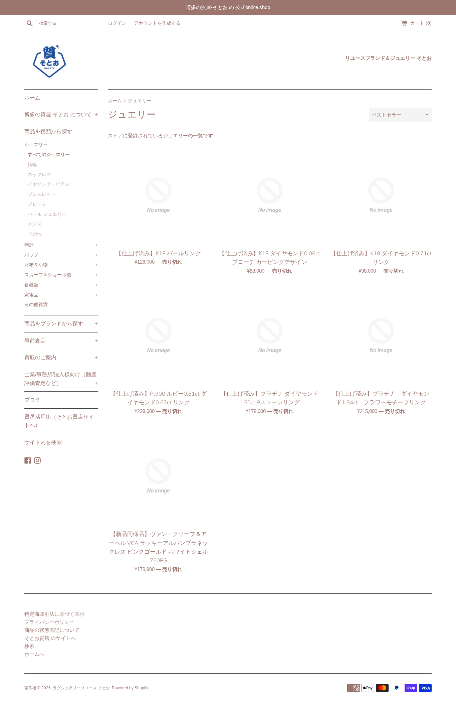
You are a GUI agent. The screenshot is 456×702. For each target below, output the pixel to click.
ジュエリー (60, 144)
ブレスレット (42, 194)
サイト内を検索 (43, 442)
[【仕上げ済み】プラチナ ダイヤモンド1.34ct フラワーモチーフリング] (381, 335)
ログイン (117, 23)
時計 (61, 245)
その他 (35, 234)
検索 (29, 646)
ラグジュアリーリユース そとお (81, 688)
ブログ (32, 400)
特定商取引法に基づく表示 (54, 614)
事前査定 (61, 340)
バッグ (61, 255)
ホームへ (34, 654)
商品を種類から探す (60, 131)
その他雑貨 (36, 304)
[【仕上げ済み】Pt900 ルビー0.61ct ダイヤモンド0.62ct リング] (158, 335)
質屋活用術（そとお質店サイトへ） (59, 421)
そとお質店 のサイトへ (50, 638)
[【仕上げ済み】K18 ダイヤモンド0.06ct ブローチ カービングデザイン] (269, 195)
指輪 (32, 164)
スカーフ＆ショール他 (61, 274)
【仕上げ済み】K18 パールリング (158, 253)
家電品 (61, 294)
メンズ (35, 224)
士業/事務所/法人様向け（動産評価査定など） (61, 379)
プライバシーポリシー (49, 622)
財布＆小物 (61, 264)
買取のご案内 (61, 357)
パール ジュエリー (47, 214)
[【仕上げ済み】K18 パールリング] (158, 195)
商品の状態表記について (51, 630)
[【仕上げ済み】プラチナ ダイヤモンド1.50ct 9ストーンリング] (269, 335)
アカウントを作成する (157, 23)
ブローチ (37, 204)
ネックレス (39, 174)
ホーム (32, 98)
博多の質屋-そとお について (61, 114)
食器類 (61, 284)
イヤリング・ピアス (49, 184)
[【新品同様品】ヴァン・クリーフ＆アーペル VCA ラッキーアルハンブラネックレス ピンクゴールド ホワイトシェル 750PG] (158, 476)
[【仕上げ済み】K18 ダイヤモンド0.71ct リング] (381, 195)
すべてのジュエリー (49, 154)
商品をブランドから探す (61, 323)
